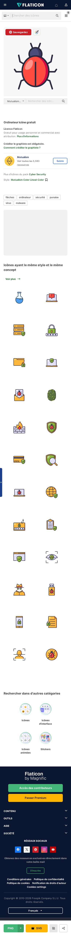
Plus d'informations (28, 136)
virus (8, 202)
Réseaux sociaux (35, 840)
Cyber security (37, 174)
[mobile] (19, 622)
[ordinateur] (51, 297)
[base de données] (19, 330)
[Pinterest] (35, 849)
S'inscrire (35, 870)
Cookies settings (36, 887)
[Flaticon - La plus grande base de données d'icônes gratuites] (30, 5)
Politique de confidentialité (49, 879)
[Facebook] (18, 849)
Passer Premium (35, 798)
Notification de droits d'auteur (49, 883)
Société (9, 833)
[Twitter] (27, 849)
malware (20, 202)
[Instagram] (44, 849)
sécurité (40, 197)
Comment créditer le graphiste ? (22, 147)
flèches (10, 197)
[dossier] (19, 362)
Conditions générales (19, 879)
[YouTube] (53, 849)
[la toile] (51, 460)
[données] (19, 589)
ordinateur (25, 197)
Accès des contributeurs (35, 788)
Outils (8, 818)
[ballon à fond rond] (19, 297)
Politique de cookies (18, 883)
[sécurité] (51, 330)
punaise (54, 197)
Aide (6, 825)
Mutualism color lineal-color (27, 179)
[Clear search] (49, 16)
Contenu (10, 811)
